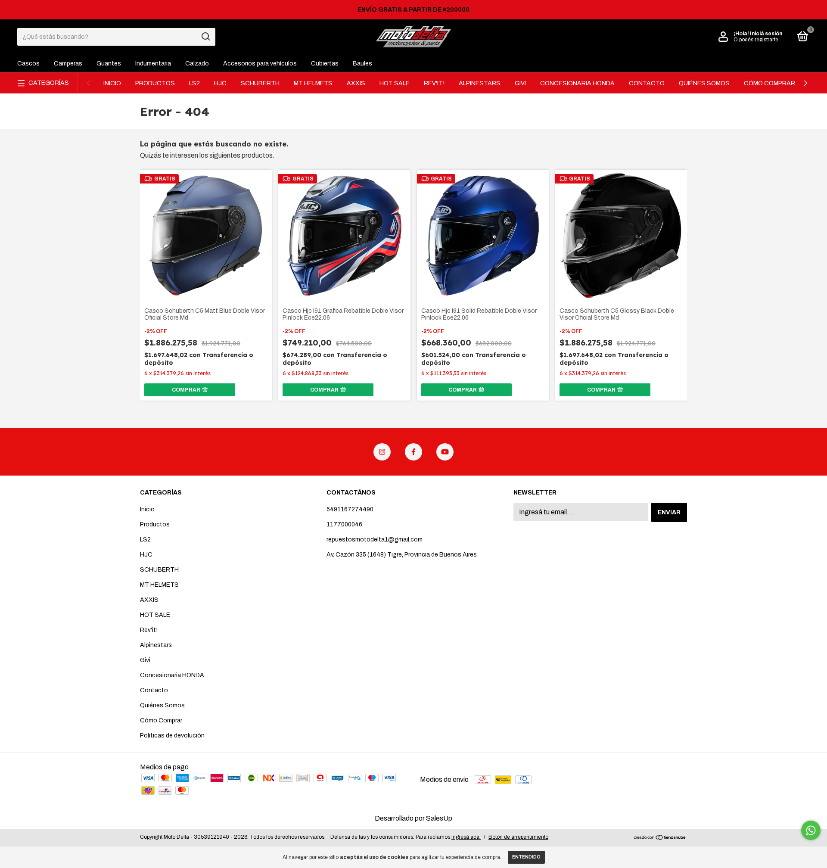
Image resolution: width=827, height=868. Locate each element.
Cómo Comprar (769, 83)
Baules (362, 63)
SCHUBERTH (260, 83)
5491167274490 (349, 509)
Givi (520, 83)
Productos (155, 83)
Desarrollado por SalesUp (413, 818)
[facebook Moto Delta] (413, 451)
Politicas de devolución (172, 735)
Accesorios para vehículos (260, 63)
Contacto (647, 83)
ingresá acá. (466, 837)
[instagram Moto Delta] (382, 451)
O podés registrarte (756, 40)
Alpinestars (480, 83)
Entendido (526, 857)
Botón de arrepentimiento (518, 837)
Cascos (28, 63)
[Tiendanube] (660, 838)
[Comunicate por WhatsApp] (811, 830)
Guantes (108, 63)
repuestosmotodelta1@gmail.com (374, 539)
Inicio (112, 83)
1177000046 (344, 524)
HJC (220, 83)
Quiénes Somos (704, 83)
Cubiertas (325, 63)
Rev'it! (434, 83)
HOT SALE (394, 83)
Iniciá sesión (766, 34)
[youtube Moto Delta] (445, 451)
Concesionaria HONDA (577, 83)
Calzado (197, 63)
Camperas (68, 63)
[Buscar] (205, 36)
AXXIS (356, 83)
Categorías (48, 83)
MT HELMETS (313, 83)
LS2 (194, 83)
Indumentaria (153, 63)
